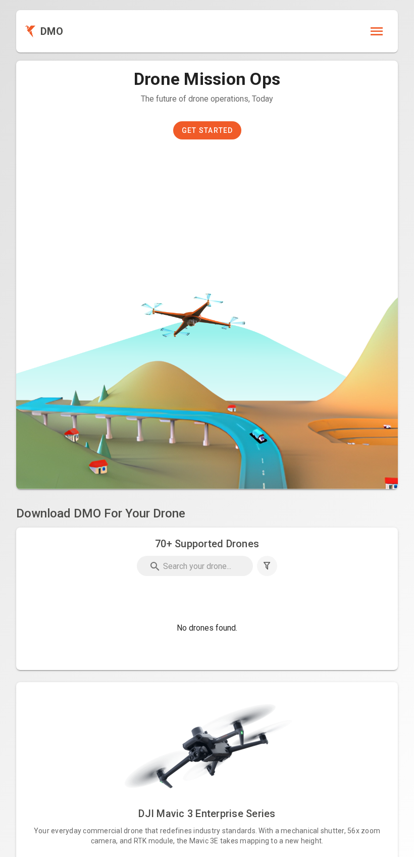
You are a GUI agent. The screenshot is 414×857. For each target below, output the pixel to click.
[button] (267, 566)
